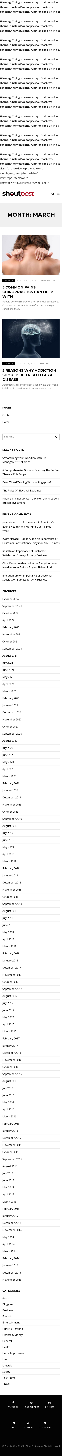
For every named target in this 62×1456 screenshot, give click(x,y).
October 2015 (10, 1152)
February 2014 (11, 1258)
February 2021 (11, 698)
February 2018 (11, 953)
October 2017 (10, 981)
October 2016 (10, 1066)
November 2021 (11, 634)
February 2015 (11, 1208)
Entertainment (11, 1322)
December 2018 (11, 882)
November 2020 (11, 719)
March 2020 (9, 776)
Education (8, 1316)
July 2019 (7, 833)
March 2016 (9, 1116)
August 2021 (9, 655)
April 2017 (8, 1024)
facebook (13, 1407)
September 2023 (12, 606)
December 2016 (11, 1052)
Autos (5, 1298)
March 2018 (9, 946)
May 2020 (8, 762)
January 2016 (10, 1130)
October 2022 (10, 613)
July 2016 (7, 1088)
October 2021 (10, 641)
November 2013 (11, 1279)
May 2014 (8, 1237)
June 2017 (8, 1010)
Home (6, 422)
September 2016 (12, 1074)
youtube (28, 1427)
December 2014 (11, 1222)
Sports (6, 1371)
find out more (10, 575)
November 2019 (11, 804)
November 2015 (11, 1144)
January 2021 (10, 705)
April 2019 (8, 854)
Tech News (9, 1377)
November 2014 (11, 1230)
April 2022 (8, 620)
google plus (32, 1407)
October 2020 (10, 726)
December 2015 (11, 1137)
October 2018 (10, 896)
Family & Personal (13, 1328)
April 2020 (8, 769)
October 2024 (10, 599)
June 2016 (8, 1095)
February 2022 (11, 627)
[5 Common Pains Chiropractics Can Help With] (31, 255)
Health (9, 281)
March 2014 (9, 1251)
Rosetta (7, 551)
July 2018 (7, 918)
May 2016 (8, 1102)
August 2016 (9, 1081)
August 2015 (9, 1166)
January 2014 (10, 1265)
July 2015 (7, 1173)
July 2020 (7, 748)
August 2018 (9, 911)
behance (49, 1407)
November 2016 (11, 1059)
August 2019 (9, 825)
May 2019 (8, 847)
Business (7, 1310)
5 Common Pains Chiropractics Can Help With (27, 292)
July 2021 (7, 662)
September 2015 (12, 1159)
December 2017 (11, 967)
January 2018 (10, 960)
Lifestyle (7, 1365)
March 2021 (9, 691)
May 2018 (8, 932)
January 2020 (10, 790)
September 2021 (12, 648)
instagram (45, 1427)
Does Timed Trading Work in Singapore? (26, 482)
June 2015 (8, 1180)
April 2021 (8, 684)
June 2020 (8, 755)
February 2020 (11, 783)
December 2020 (11, 712)
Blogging (7, 1304)
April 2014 (8, 1244)
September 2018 (12, 903)
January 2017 (10, 1045)
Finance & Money (12, 1334)
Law (4, 1359)
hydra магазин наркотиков (19, 539)
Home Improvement (14, 1353)
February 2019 (11, 868)
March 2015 (9, 1201)
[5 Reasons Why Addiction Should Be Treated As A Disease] (31, 338)
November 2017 (11, 974)
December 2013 (11, 1272)
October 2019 (10, 811)
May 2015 (8, 1187)
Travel (6, 1383)
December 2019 (11, 797)
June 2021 (8, 670)
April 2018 (8, 939)
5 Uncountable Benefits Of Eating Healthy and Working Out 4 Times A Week (28, 526)
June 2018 (8, 925)
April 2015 (8, 1194)
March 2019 (9, 861)
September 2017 (12, 989)
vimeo (14, 1427)
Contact (7, 415)
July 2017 (7, 1003)
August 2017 (9, 996)
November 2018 (11, 889)
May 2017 (8, 1017)
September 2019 (12, 818)
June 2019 (8, 840)
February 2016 (11, 1123)
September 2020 (12, 733)
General (7, 1341)
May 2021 (8, 677)
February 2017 (11, 1038)
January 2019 (10, 875)
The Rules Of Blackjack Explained (21, 490)
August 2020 (9, 740)
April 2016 (8, 1109)
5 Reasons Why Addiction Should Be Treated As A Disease (29, 375)
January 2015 (10, 1215)
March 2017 (9, 1031)
